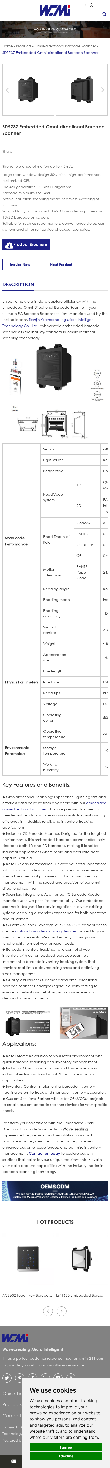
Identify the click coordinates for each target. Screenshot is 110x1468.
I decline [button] (66, 1456)
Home (7, 46)
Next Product (61, 264)
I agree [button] (66, 1447)
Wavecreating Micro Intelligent (32, 1349)
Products (23, 46)
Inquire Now (20, 264)
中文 (89, 4)
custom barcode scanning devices (45, 931)
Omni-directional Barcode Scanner (65, 46)
